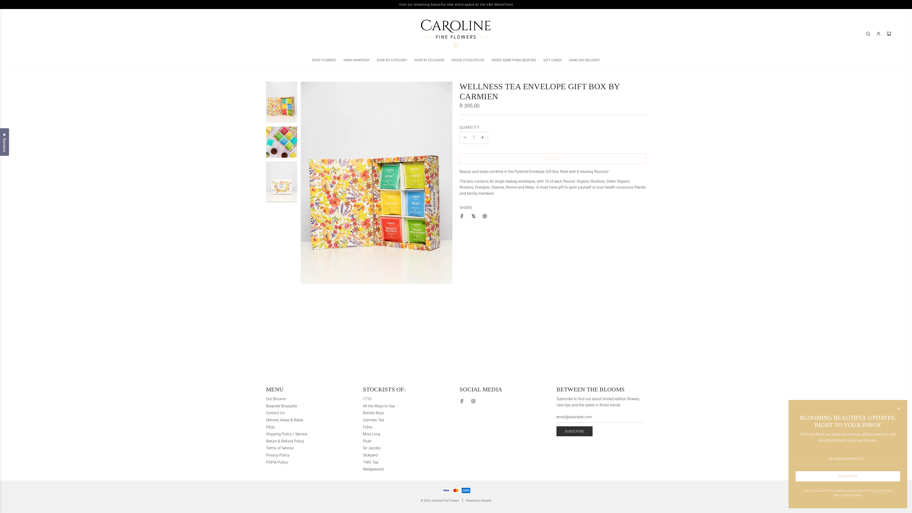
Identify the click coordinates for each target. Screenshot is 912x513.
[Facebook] (462, 401)
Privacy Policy (878, 490)
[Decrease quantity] (465, 138)
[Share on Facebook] (462, 217)
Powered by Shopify (478, 500)
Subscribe (574, 431)
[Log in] (878, 33)
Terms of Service (843, 495)
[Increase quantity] (482, 138)
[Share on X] (473, 217)
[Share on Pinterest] (485, 217)
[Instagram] (473, 401)
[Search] (868, 33)
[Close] (898, 409)
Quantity (470, 127)
